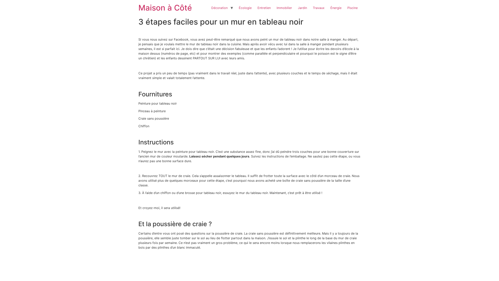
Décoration (219, 8)
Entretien (264, 8)
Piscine (352, 8)
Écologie (245, 8)
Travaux (319, 8)
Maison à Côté (165, 7)
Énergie (336, 8)
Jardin (302, 8)
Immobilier (284, 8)
